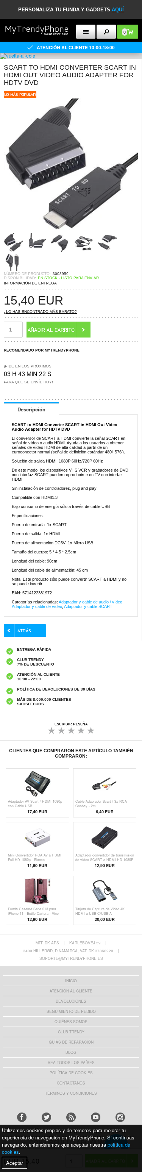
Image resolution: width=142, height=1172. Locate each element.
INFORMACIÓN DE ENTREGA (30, 283)
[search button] (106, 32)
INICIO (71, 980)
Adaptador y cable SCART (88, 606)
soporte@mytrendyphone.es (71, 958)
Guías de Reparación (71, 1042)
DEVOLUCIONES (71, 1001)
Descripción (31, 409)
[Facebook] (22, 1117)
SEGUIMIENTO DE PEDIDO (71, 1011)
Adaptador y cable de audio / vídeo (90, 602)
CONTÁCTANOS (71, 1083)
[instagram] (120, 1117)
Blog (71, 1052)
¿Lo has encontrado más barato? (40, 311)
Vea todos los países (71, 1062)
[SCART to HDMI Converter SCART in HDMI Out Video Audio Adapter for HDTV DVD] (71, 230)
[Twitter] (46, 1117)
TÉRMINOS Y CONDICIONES (71, 1093)
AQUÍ (118, 10)
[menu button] (85, 32)
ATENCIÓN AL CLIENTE (71, 991)
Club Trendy (71, 1031)
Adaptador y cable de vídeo (37, 606)
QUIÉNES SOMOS (71, 1021)
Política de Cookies (71, 1072)
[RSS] (71, 1117)
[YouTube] (95, 1117)
